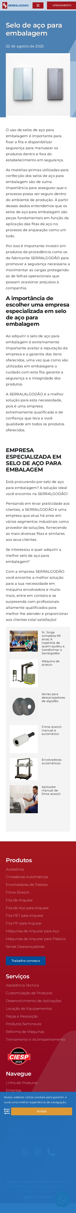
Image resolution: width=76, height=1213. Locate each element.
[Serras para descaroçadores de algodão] (24, 706)
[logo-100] (15, 4)
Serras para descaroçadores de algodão (53, 697)
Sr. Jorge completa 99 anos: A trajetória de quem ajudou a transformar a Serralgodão (53, 642)
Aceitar (42, 1111)
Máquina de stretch (51, 663)
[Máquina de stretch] (24, 674)
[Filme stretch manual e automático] (24, 739)
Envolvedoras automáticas (51, 761)
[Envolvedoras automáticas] (24, 769)
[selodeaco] (38, 55)
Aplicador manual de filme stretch (51, 790)
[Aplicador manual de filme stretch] (24, 799)
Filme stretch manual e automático (52, 730)
